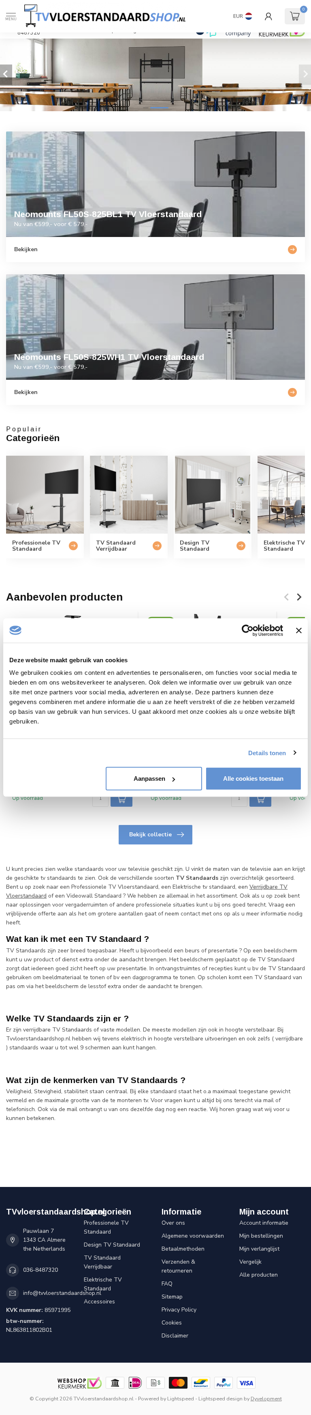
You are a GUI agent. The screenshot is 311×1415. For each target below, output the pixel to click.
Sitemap (172, 1297)
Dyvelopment (266, 1398)
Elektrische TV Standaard (103, 1284)
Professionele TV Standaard (106, 1227)
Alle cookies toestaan (253, 778)
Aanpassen (149, 778)
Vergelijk (250, 1262)
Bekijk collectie (150, 834)
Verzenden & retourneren (178, 1266)
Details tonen (267, 752)
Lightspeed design (220, 1398)
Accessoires (99, 1301)
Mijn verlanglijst (259, 1249)
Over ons (173, 1223)
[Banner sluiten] (299, 630)
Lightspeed (180, 1398)
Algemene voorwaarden (193, 1236)
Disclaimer (175, 1336)
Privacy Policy (179, 1310)
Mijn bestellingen (261, 1236)
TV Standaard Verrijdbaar (102, 1262)
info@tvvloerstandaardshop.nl (62, 1293)
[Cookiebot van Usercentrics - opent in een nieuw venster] (247, 630)
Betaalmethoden (183, 1249)
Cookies (172, 1323)
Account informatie (263, 1223)
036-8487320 (40, 1270)
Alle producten (258, 1275)
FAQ (167, 1284)
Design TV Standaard (112, 1245)
